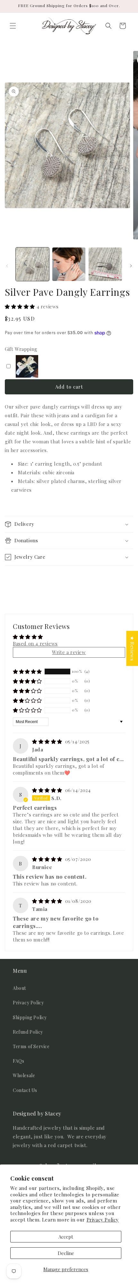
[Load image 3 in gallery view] (105, 264)
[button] (13, 26)
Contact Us (25, 1090)
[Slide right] (131, 266)
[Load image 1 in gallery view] (32, 264)
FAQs (18, 1061)
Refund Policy (28, 1032)
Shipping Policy (30, 1017)
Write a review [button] (69, 652)
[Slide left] (7, 266)
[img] (48, 741)
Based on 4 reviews (35, 643)
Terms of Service (31, 1046)
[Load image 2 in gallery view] (69, 264)
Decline (66, 1253)
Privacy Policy (103, 1219)
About (19, 988)
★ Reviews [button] (132, 648)
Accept (65, 1236)
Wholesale (24, 1075)
